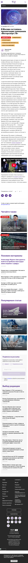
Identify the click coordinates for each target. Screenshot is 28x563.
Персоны (4, 484)
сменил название (15, 142)
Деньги (4, 487)
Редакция (17, 484)
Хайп (3, 498)
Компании (4, 482)
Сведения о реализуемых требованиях (18, 501)
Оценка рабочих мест (20, 489)
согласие (9, 378)
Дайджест (7, 364)
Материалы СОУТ (19, 504)
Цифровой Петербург (7, 500)
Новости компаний (6, 505)
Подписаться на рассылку (14, 373)
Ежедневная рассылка (18, 364)
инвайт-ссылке (18, 176)
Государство (5, 491)
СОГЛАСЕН (14, 561)
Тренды (4, 493)
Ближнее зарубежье (7, 503)
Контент (4, 489)
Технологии (5, 496)
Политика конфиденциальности (20, 492)
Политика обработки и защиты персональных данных (20, 496)
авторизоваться (5, 204)
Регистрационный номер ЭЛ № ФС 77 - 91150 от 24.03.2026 (14, 536)
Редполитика (18, 487)
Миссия (16, 482)
